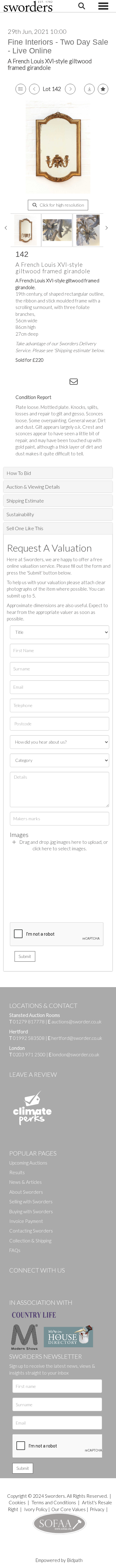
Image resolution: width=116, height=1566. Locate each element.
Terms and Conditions (54, 1502)
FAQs (14, 1250)
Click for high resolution (61, 205)
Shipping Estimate (25, 500)
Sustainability (20, 514)
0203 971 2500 (29, 1054)
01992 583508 (29, 1038)
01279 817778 (29, 1021)
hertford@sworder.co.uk (76, 1038)
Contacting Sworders (31, 1230)
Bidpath (75, 1560)
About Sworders (26, 1192)
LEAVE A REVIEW (33, 1074)
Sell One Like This (24, 528)
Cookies (17, 1502)
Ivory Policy (35, 1509)
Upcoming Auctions (28, 1163)
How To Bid (18, 473)
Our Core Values (68, 1509)
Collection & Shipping (30, 1240)
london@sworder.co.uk (74, 1054)
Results (17, 1172)
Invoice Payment (26, 1221)
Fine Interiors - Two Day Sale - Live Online (58, 46)
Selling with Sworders (31, 1201)
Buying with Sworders (31, 1211)
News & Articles (25, 1182)
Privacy (97, 1509)
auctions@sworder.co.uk (74, 1021)
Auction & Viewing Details (33, 487)
